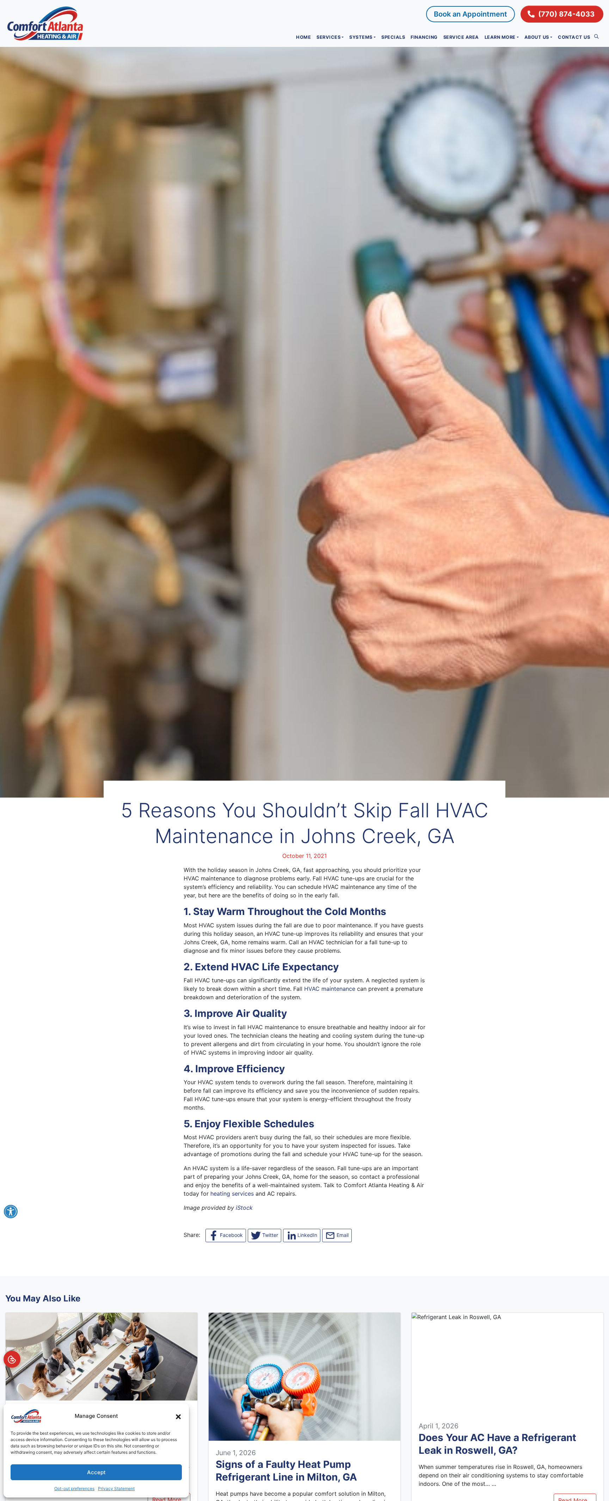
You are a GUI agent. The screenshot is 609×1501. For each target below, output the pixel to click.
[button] (178, 1416)
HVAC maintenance (329, 988)
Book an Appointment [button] (470, 14)
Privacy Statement (116, 1488)
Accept (96, 1472)
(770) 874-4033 (566, 14)
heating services (232, 1193)
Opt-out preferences (74, 1488)
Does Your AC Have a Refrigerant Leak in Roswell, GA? (497, 1444)
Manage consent (12, 1359)
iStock (244, 1207)
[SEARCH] (598, 34)
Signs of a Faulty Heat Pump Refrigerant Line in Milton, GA (286, 1470)
